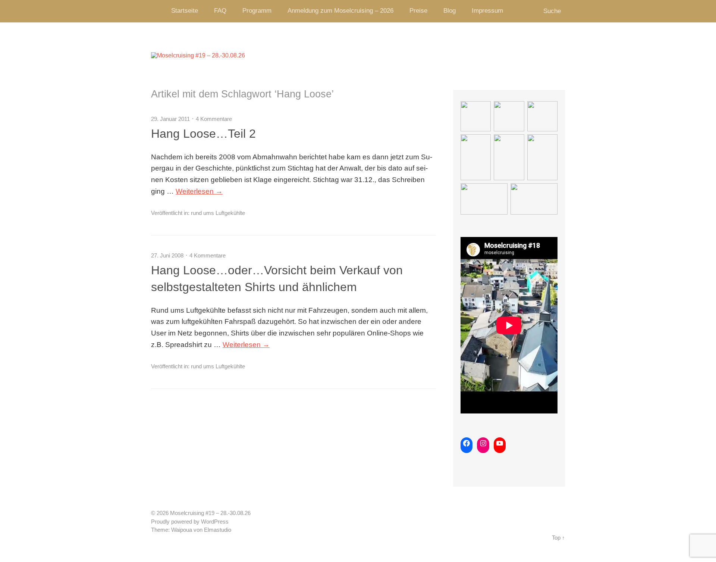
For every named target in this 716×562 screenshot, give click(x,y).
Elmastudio (217, 530)
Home (158, 11)
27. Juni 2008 (167, 255)
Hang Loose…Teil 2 (203, 133)
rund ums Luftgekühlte (218, 213)
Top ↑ (558, 538)
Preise (418, 10)
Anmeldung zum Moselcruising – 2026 (340, 10)
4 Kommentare (214, 119)
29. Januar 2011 (170, 119)
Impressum (487, 10)
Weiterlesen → (199, 191)
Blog (449, 10)
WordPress (215, 522)
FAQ (220, 10)
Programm (256, 10)
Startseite (184, 10)
